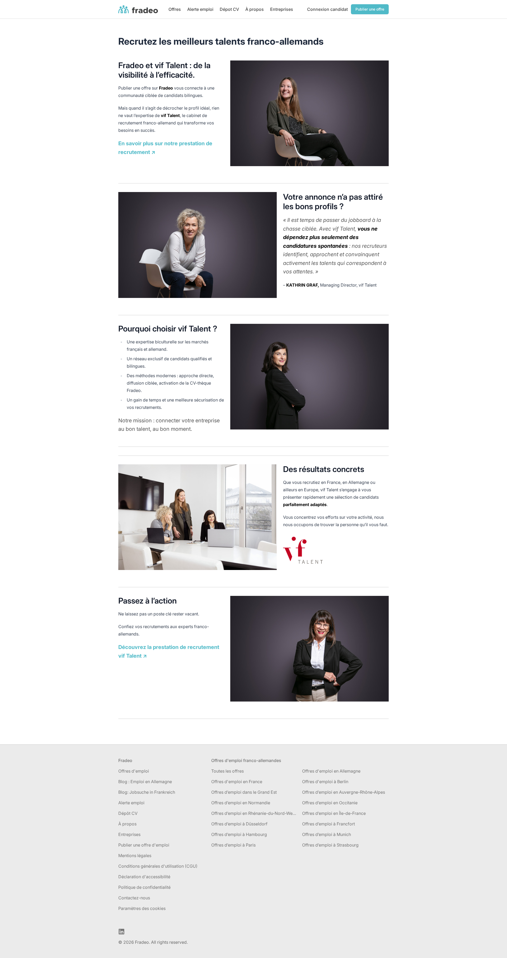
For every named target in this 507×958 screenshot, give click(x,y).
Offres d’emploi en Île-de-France (334, 813)
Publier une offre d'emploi (143, 845)
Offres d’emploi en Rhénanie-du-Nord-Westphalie (254, 813)
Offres (174, 9)
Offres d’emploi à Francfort (328, 823)
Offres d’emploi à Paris (233, 845)
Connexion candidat (327, 9)
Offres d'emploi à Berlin (325, 781)
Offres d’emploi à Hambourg (239, 834)
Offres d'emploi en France (236, 781)
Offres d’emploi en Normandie (240, 802)
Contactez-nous (134, 897)
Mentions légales (134, 855)
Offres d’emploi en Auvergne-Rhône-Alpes (343, 792)
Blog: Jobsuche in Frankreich (146, 792)
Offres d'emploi (133, 771)
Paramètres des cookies (142, 908)
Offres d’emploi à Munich (326, 834)
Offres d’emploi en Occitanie (330, 802)
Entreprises (281, 9)
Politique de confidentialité (144, 887)
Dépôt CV (128, 813)
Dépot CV (229, 9)
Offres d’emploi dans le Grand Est (244, 792)
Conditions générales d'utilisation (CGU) (158, 866)
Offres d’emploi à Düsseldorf (239, 823)
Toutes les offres (227, 771)
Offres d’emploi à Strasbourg (330, 845)
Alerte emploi (200, 9)
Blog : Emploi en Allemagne (145, 781)
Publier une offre (369, 9)
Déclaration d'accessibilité (144, 876)
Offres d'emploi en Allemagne (331, 771)
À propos (254, 9)
